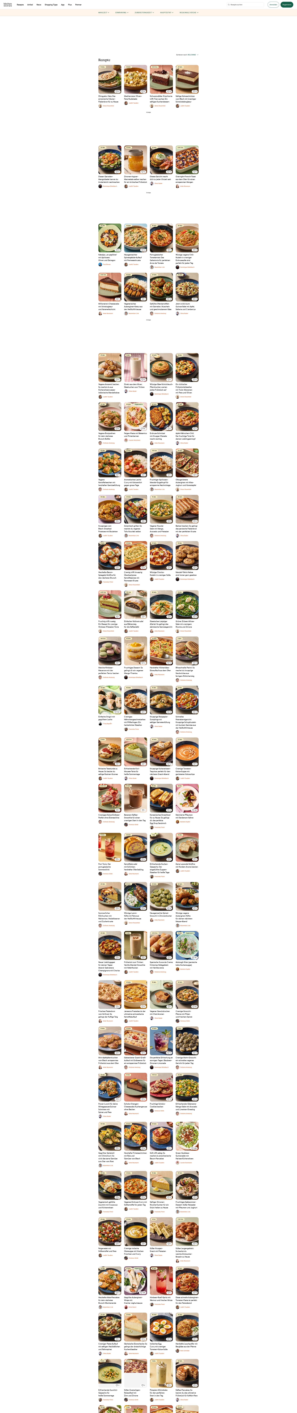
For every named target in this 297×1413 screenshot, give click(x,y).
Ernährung (120, 12)
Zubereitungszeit (143, 12)
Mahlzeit (102, 12)
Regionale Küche (188, 12)
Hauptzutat (165, 12)
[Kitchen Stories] (8, 5)
